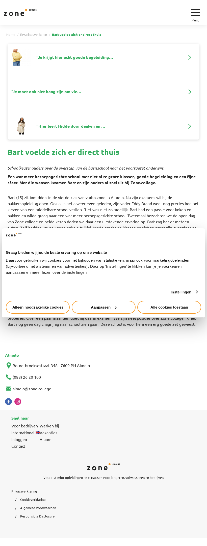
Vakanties (48, 432)
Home (10, 34)
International (22, 432)
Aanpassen (101, 307)
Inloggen (19, 439)
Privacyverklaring (24, 491)
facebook (8, 401)
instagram (17, 401)
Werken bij (49, 426)
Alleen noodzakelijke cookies (37, 307)
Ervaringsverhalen (33, 34)
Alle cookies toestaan (169, 307)
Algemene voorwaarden (38, 507)
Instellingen (181, 292)
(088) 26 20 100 (27, 377)
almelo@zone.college (32, 389)
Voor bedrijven (24, 426)
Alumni (46, 439)
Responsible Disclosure (37, 516)
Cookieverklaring (33, 499)
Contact (18, 446)
